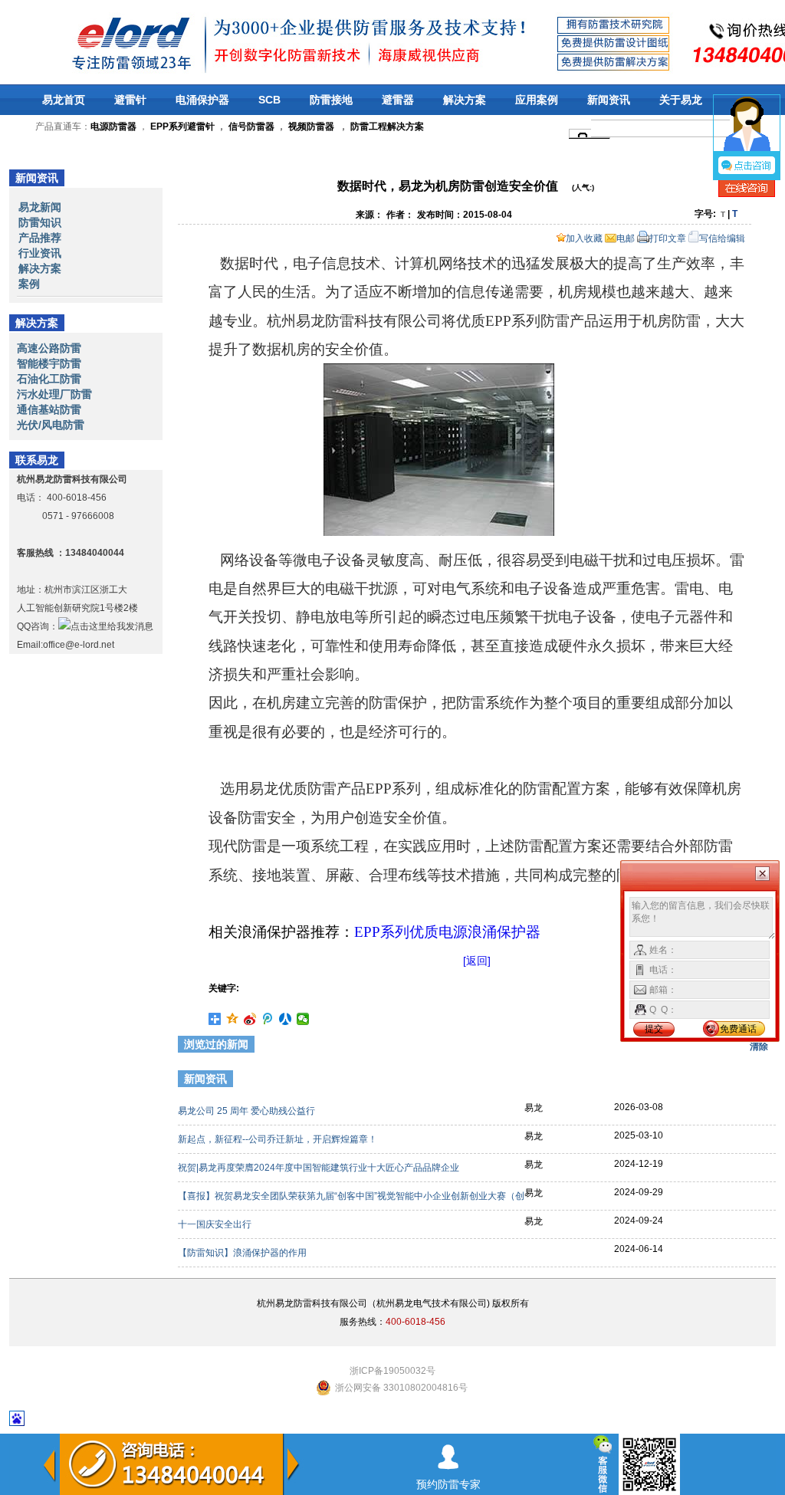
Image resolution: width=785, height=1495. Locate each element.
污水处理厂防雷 (54, 394)
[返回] (477, 961)
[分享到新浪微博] (250, 1019)
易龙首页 (63, 100)
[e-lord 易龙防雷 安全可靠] (91, 42)
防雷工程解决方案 (386, 126)
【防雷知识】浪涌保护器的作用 (243, 1252)
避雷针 (130, 100)
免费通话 (738, 1029)
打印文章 (667, 238)
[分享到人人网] (285, 1019)
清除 (759, 1046)
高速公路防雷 (49, 348)
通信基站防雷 (49, 409)
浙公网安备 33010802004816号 (401, 1387)
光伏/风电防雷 (50, 425)
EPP (447, 932)
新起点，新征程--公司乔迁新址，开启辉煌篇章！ (278, 1139)
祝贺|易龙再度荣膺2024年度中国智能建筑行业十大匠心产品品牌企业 (319, 1167)
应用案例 (536, 100)
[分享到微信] (303, 1019)
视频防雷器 (311, 126)
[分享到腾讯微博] (267, 1019)
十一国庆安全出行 (216, 1224)
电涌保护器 (202, 100)
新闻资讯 (608, 100)
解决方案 (464, 100)
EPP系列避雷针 (182, 126)
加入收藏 (584, 238)
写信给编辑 (722, 238)
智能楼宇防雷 (49, 363)
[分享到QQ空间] (232, 1019)
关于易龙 (680, 100)
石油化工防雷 (49, 379)
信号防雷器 (251, 126)
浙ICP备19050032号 (392, 1370)
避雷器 (398, 100)
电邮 (625, 238)
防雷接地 (331, 100)
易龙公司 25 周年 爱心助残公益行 (247, 1111)
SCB (269, 100)
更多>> (750, 1081)
